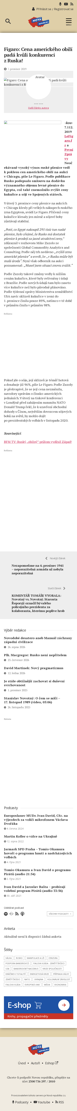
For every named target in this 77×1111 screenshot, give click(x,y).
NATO (27, 979)
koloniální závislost (58, 979)
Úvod (22, 1063)
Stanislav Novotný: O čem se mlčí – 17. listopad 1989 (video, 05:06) (32, 700)
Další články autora (38, 107)
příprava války (61, 974)
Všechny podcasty (60, 913)
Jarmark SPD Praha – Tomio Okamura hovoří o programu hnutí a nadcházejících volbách (38, 853)
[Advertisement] (38, 345)
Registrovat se (63, 9)
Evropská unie (32, 984)
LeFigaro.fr (68, 140)
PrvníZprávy (68, 154)
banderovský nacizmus (26, 968)
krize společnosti (52, 968)
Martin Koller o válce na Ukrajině (30, 836)
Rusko (19, 958)
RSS (61, 1102)
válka (9, 958)
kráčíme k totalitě (16, 974)
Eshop (50, 1063)
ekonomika (60, 984)
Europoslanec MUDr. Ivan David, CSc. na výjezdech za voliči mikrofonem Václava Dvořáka (36, 819)
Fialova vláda (13, 984)
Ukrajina (38, 979)
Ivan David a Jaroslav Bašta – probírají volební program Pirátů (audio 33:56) (34, 889)
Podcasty (21, 1102)
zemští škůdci (13, 979)
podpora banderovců (17, 963)
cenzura (53, 958)
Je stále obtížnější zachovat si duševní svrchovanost (34, 683)
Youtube (43, 1102)
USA (7, 968)
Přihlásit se (43, 9)
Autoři (35, 1063)
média (47, 984)
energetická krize (39, 974)
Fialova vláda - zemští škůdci (48, 963)
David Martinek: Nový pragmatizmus (33, 668)
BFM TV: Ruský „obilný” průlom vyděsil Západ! (38, 442)
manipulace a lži (35, 958)
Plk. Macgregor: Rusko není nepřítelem (35, 655)
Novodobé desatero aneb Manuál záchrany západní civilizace (38, 640)
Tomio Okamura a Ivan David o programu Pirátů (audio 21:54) (37, 872)
